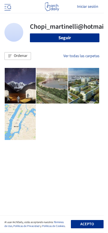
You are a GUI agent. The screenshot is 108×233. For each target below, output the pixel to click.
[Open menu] (7, 6)
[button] (17, 56)
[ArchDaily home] (52, 6)
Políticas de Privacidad (26, 226)
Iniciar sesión (87, 7)
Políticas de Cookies (53, 226)
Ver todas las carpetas (81, 56)
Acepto (87, 224)
